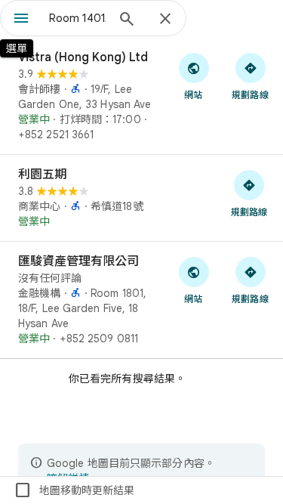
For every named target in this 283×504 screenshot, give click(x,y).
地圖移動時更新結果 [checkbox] (74, 490)
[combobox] (77, 18)
